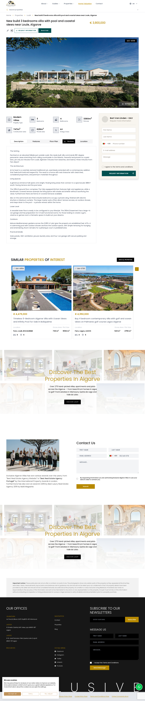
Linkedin (59, 662)
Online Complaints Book (120, 696)
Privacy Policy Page (65, 696)
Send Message (100, 668)
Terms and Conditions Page (99, 696)
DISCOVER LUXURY (72, 402)
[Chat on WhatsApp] (139, 687)
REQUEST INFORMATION (27, 30)
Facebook (60, 651)
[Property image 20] (34, 105)
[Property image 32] (45, 105)
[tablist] (51, 141)
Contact (99, 3)
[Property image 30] (43, 105)
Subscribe (132, 619)
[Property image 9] (24, 105)
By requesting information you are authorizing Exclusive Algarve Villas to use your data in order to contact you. (108, 479)
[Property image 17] (31, 105)
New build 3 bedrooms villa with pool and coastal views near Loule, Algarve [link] (66, 15)
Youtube (60, 666)
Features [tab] (36, 141)
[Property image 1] (16, 105)
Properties (19, 15)
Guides (55, 3)
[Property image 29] (42, 105)
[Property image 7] (22, 105)
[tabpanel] (51, 194)
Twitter (59, 659)
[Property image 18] (32, 105)
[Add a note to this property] (7, 30)
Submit (85, 486)
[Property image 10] (25, 105)
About (43, 3)
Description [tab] (18, 141)
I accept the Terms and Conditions (106, 663)
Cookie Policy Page (81, 696)
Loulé (29, 15)
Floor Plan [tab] (54, 141)
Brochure (71, 141)
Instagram (60, 655)
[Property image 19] (33, 105)
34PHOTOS (129, 104)
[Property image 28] (41, 105)
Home (8, 15)
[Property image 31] (44, 105)
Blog (56, 629)
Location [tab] (83, 141)
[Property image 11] (26, 105)
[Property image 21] (35, 105)
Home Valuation (85, 3)
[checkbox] (103, 167)
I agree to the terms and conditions (119, 167)
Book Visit (44, 30)
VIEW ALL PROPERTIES (125, 260)
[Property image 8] (23, 105)
